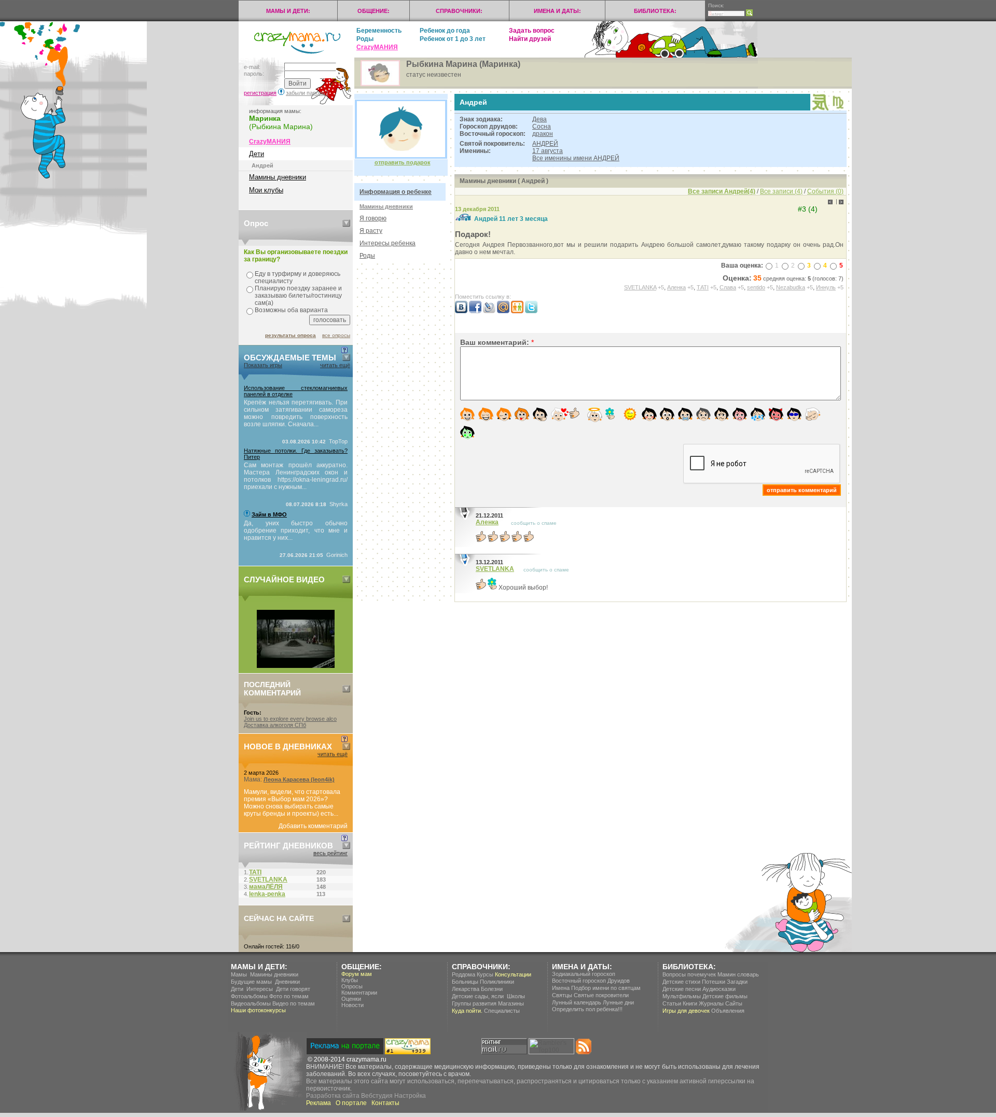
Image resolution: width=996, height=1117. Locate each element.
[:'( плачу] (758, 414)
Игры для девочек (686, 1011)
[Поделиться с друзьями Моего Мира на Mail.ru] (503, 311)
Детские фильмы (725, 996)
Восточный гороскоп (579, 981)
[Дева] (838, 107)
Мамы (239, 974)
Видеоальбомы (251, 1003)
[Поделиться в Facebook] (475, 311)
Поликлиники (497, 982)
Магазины (511, 1003)
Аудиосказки (719, 989)
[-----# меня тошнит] (467, 432)
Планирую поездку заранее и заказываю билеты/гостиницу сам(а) (298, 295)
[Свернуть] (346, 223)
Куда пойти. (467, 1011)
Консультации (513, 974)
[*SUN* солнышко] (630, 414)
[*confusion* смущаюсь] (649, 414)
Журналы (711, 1003)
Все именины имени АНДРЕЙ (575, 158)
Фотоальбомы (249, 996)
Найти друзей (530, 39)
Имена (561, 988)
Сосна (541, 126)
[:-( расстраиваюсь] (703, 414)
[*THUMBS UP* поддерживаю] (574, 413)
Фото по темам (289, 996)
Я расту (370, 230)
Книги (690, 1003)
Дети (256, 154)
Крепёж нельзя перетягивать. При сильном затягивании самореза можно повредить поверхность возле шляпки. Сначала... (296, 413)
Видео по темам (293, 1003)
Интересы (259, 989)
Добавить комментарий (313, 826)
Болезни (492, 989)
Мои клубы (266, 190)
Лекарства (465, 989)
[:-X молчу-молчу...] (685, 414)
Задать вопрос (532, 30)
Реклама (318, 1103)
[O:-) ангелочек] (594, 415)
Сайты (733, 1003)
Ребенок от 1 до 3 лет (453, 39)
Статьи (671, 1003)
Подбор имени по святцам (606, 988)
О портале (351, 1103)
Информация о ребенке (395, 192)
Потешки (713, 982)
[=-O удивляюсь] (667, 414)
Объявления (727, 1011)
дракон (542, 133)
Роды (365, 39)
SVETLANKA (495, 569)
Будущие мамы (251, 982)
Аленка (487, 522)
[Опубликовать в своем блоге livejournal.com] (489, 311)
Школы (516, 996)
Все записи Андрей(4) (721, 191)
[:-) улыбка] (467, 414)
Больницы (465, 982)
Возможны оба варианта (291, 310)
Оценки (351, 999)
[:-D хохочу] (485, 414)
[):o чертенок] (776, 414)
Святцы (562, 995)
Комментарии (359, 992)
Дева (539, 119)
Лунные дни (618, 1002)
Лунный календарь (576, 1002)
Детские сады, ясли (478, 996)
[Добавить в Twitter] (531, 311)
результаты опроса (290, 335)
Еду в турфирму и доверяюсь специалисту (297, 277)
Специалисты (502, 1011)
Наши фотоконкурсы (258, 1010)
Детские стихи (681, 982)
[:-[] (540, 414)
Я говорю (372, 218)
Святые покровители (601, 995)
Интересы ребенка (387, 243)
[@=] (794, 414)
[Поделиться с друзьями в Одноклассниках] (517, 311)
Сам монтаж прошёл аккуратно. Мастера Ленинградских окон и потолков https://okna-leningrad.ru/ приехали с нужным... (296, 476)
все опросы (336, 335)
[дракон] (820, 108)
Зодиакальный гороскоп (583, 974)
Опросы (352, 986)
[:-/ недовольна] (721, 414)
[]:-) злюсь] (739, 414)
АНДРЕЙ (545, 143)
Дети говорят (293, 989)
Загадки (737, 982)
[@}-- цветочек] (610, 414)
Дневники (287, 982)
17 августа (547, 151)
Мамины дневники (277, 177)
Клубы (349, 980)
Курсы (485, 974)
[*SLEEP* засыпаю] (813, 414)
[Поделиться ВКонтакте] (461, 311)
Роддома (463, 974)
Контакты (385, 1103)
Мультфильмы (681, 996)
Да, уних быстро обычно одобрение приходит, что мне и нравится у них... (296, 530)
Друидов (618, 981)
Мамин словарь (738, 974)
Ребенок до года (445, 30)
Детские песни (681, 989)
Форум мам (356, 974)
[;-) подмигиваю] (503, 414)
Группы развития (474, 1003)
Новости (352, 1005)
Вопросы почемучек (689, 974)
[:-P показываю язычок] (522, 414)
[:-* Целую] (560, 414)
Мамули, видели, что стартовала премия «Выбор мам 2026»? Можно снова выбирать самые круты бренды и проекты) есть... (292, 802)
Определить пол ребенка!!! (587, 1009)
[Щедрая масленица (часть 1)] (296, 665)
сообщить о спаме (534, 523)
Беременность (379, 30)
